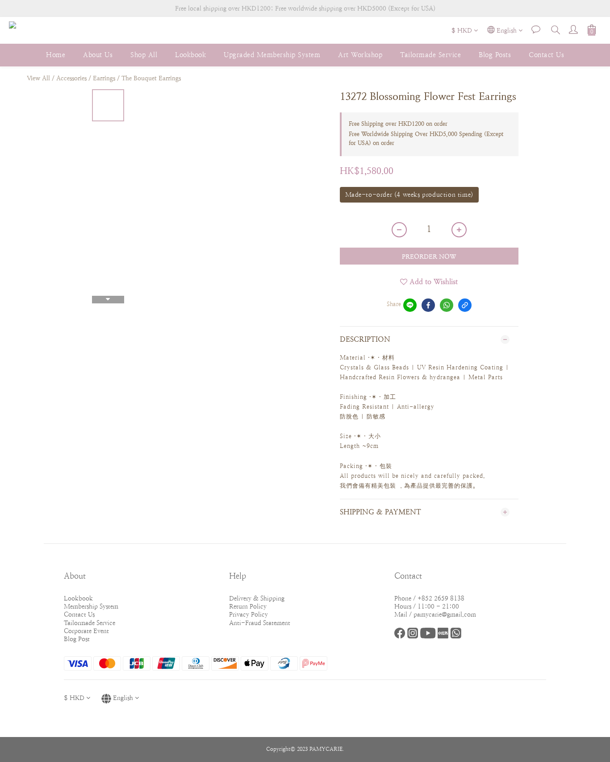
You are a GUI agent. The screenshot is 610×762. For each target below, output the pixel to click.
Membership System (91, 606)
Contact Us (546, 54)
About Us (98, 54)
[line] (410, 305)
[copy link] (465, 305)
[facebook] (428, 305)
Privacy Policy (248, 614)
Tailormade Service (430, 54)
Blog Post (77, 638)
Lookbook (190, 54)
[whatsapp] (446, 305)
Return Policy (248, 606)
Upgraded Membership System (272, 54)
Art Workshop (360, 54)
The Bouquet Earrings (151, 78)
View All (38, 78)
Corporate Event (86, 630)
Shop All (143, 54)
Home (55, 54)
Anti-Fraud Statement (259, 622)
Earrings (104, 78)
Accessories (71, 78)
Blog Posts (495, 54)
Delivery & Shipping (256, 598)
